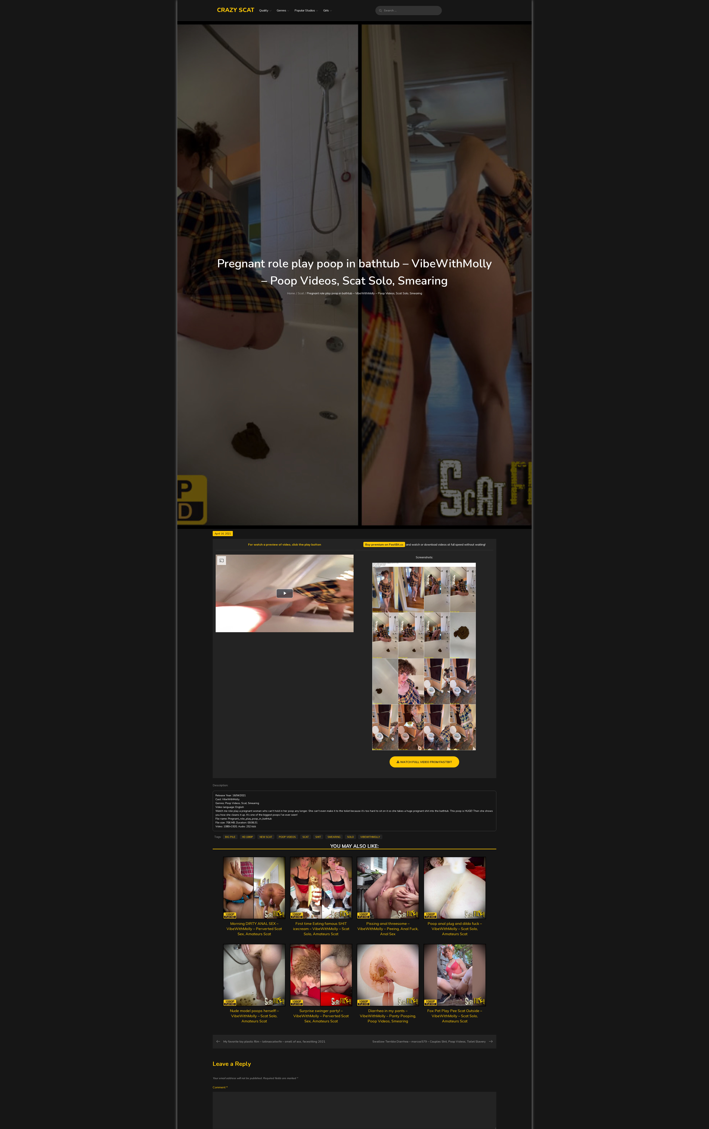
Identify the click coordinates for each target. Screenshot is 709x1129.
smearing (334, 837)
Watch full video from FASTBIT (425, 762)
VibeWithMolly (370, 837)
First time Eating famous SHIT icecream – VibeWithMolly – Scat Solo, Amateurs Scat (321, 928)
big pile (230, 837)
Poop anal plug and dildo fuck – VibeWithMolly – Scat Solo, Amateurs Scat (455, 928)
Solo (350, 837)
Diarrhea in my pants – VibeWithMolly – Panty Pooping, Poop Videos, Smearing (388, 1015)
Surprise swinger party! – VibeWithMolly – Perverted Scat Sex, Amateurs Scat (321, 1015)
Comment (220, 1087)
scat (305, 837)
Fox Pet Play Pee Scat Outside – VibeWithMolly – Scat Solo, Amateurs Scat (454, 1015)
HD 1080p (247, 837)
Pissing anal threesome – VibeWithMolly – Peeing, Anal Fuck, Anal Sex (387, 928)
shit (318, 837)
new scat (266, 837)
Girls (326, 10)
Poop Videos (287, 837)
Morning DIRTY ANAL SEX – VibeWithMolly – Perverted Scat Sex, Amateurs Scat (254, 928)
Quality (263, 10)
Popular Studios (304, 10)
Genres (281, 10)
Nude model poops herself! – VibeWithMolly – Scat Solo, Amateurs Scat (254, 1015)
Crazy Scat (235, 10)
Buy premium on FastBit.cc (384, 544)
